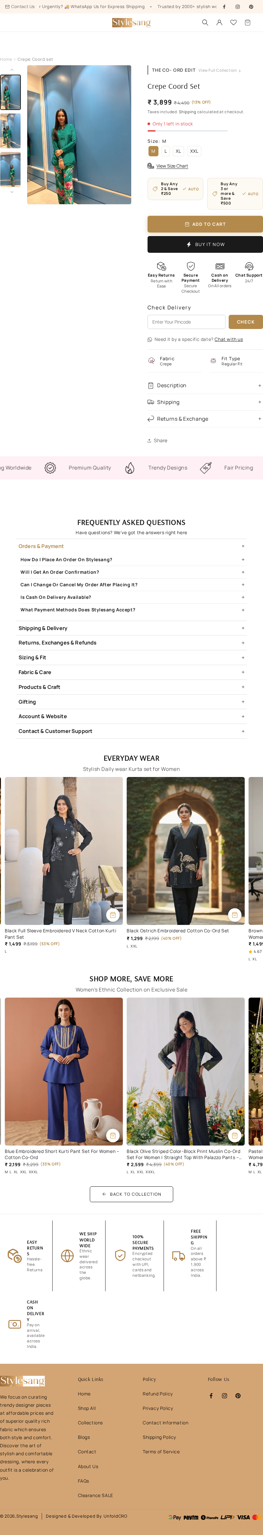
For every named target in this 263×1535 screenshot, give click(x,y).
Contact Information (165, 1423)
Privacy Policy (158, 1408)
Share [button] (161, 440)
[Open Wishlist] (233, 22)
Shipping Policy (159, 1437)
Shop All (87, 1408)
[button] (248, 22)
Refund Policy (158, 1394)
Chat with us (229, 339)
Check (246, 322)
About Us (88, 1466)
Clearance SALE (95, 1495)
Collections (90, 1423)
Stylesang (27, 1516)
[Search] (205, 22)
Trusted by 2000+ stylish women (157, 6)
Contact (87, 1451)
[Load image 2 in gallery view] (10, 131)
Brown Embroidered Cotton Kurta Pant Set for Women (178, 933)
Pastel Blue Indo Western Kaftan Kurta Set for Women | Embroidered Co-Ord (178, 1154)
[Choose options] (113, 915)
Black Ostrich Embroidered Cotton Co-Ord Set (56, 930)
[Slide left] (12, 70)
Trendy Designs (119, 467)
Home (6, 59)
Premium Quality (42, 467)
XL (178, 151)
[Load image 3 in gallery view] (10, 169)
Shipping (187, 111)
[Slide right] (12, 192)
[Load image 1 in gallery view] (10, 92)
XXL (194, 151)
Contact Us (23, 6)
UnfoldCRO (115, 1516)
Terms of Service (161, 1451)
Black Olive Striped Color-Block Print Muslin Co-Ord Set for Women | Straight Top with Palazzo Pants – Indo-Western (62, 1154)
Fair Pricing (191, 467)
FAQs (83, 1481)
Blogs (84, 1437)
